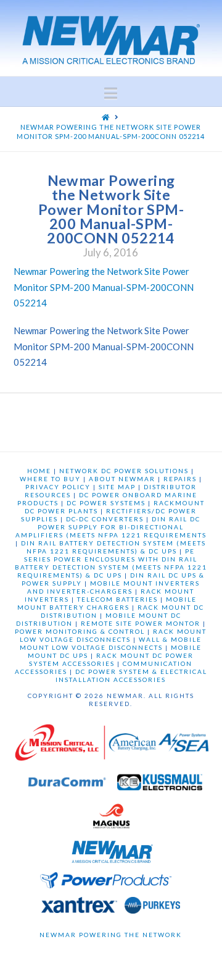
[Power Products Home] (105, 883)
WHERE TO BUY (50, 478)
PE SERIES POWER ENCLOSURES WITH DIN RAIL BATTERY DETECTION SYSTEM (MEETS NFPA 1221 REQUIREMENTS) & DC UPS (111, 563)
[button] (110, 93)
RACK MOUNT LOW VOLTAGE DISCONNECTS (113, 635)
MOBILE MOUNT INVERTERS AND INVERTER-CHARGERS (113, 587)
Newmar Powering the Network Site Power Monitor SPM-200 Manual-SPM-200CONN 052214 (104, 287)
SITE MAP (117, 486)
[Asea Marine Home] (183, 745)
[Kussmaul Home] (160, 785)
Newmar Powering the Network (110, 934)
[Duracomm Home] (68, 785)
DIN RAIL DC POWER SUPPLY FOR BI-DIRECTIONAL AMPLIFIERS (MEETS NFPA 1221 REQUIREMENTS (111, 527)
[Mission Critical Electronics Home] (60, 745)
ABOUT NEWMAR (122, 478)
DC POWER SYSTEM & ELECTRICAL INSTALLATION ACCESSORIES (131, 675)
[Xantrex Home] (79, 908)
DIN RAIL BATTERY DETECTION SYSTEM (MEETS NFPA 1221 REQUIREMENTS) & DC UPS (113, 547)
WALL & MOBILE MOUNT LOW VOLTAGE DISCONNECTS (111, 643)
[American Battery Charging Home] (132, 745)
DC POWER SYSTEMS (106, 503)
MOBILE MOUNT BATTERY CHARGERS (107, 603)
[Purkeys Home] (152, 908)
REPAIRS (180, 478)
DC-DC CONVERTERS (105, 519)
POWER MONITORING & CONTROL (80, 631)
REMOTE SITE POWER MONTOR (140, 623)
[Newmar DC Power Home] (112, 854)
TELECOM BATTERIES (117, 599)
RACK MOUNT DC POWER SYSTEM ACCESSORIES (111, 659)
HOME (39, 470)
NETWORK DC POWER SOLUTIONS (124, 470)
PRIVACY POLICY (58, 486)
